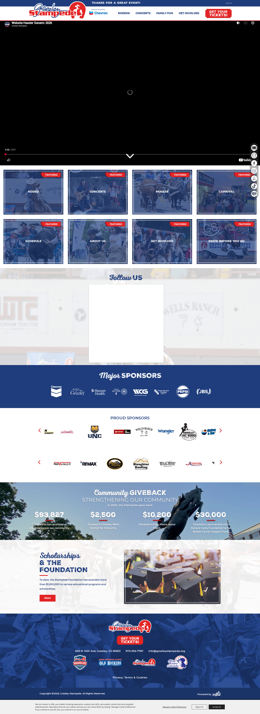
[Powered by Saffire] (216, 693)
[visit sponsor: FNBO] (164, 432)
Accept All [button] (217, 707)
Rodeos (124, 13)
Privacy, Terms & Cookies (130, 677)
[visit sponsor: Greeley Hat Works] (120, 432)
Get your (218, 13)
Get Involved (189, 13)
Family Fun (164, 13)
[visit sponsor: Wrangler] (98, 432)
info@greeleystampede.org (167, 651)
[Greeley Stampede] (58, 10)
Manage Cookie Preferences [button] (174, 707)
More (47, 598)
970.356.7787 (134, 651)
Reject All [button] (199, 707)
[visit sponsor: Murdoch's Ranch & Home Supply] (185, 432)
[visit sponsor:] (59, 464)
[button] (39, 430)
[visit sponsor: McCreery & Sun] (142, 432)
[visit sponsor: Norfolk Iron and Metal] (207, 432)
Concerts (143, 13)
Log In (229, 3)
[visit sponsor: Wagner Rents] (54, 432)
